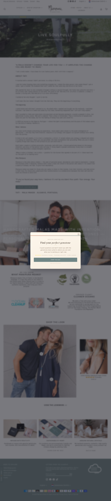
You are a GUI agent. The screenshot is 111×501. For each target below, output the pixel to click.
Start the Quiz (55, 259)
